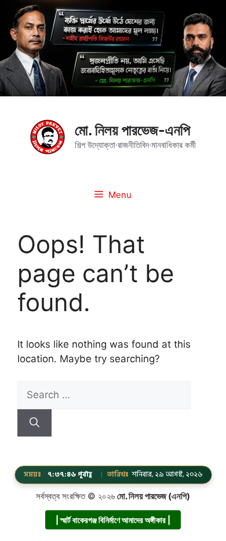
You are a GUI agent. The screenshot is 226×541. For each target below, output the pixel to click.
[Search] (34, 423)
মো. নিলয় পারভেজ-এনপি (132, 130)
